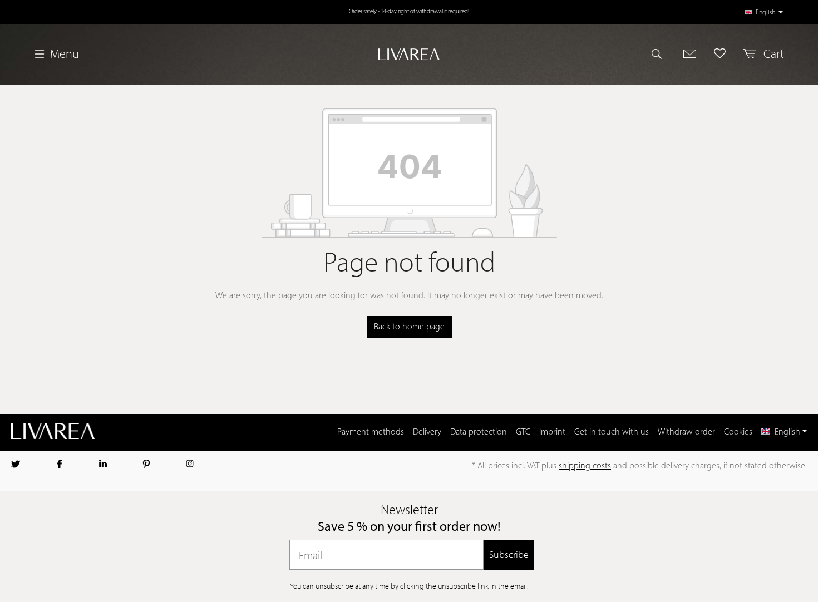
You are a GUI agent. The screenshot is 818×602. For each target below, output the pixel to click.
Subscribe (509, 554)
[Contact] (690, 53)
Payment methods (370, 432)
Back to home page (409, 327)
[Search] (662, 53)
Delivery (427, 432)
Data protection (478, 432)
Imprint (552, 432)
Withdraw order (686, 432)
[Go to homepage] (409, 54)
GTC (523, 432)
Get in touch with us (611, 432)
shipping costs (585, 466)
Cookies (738, 432)
